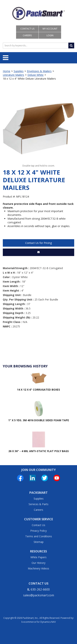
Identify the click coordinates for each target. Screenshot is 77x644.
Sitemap (39, 542)
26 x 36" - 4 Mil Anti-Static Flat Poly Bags (38, 451)
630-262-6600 (40, 589)
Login (50, 35)
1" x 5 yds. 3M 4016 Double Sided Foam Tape (38, 420)
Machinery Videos (38, 568)
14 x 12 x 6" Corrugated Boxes (38, 389)
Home (6, 71)
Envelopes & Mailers (39, 71)
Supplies (19, 71)
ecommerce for (39, 621)
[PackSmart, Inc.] (38, 13)
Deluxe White (35, 75)
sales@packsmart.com (38, 595)
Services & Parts (38, 504)
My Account (50, 28)
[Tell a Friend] (38, 252)
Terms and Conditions (38, 536)
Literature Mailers (13, 75)
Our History (38, 563)
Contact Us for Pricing (38, 243)
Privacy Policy (38, 530)
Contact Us (27, 28)
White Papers (38, 557)
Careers (27, 35)
